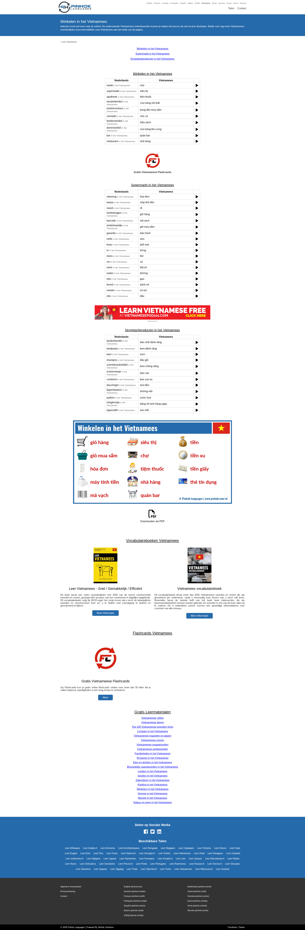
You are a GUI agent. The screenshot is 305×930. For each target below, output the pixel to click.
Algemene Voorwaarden (70, 887)
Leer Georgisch (147, 853)
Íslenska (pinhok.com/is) (197, 910)
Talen (231, 8)
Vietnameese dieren (152, 722)
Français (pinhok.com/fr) (134, 896)
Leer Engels (71, 853)
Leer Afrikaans (72, 848)
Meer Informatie (105, 613)
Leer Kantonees (128, 858)
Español (183, 3)
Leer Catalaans (186, 848)
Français (165, 3)
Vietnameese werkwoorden (152, 749)
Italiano (190, 3)
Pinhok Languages (76, 927)
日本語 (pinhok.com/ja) (133, 915)
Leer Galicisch (128, 853)
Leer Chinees (204, 848)
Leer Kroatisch (165, 858)
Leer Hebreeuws (182, 853)
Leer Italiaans (93, 858)
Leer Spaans (100, 869)
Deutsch (157, 3)
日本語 (197, 3)
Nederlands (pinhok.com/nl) (199, 887)
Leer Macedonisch (214, 858)
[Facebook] (145, 832)
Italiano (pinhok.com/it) (133, 910)
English (149, 3)
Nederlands (205, 3)
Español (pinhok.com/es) (134, 906)
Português (174, 3)
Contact (241, 8)
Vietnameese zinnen (152, 740)
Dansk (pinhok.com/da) (197, 901)
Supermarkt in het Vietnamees (152, 53)
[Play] (197, 85)
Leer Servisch (214, 863)
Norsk (235, 3)
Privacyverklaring (67, 891)
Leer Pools (141, 863)
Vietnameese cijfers (152, 718)
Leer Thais (132, 869)
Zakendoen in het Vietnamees (152, 780)
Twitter (242, 927)
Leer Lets (181, 858)
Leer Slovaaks (232, 863)
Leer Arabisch (90, 848)
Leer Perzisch (125, 863)
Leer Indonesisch (74, 858)
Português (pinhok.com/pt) (135, 901)
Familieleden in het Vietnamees (152, 753)
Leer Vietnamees (69, 42)
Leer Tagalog (116, 869)
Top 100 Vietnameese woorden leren (152, 727)
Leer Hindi (199, 853)
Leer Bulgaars (168, 848)
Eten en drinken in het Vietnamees (152, 762)
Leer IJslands (233, 853)
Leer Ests (85, 853)
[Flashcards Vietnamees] (105, 675)
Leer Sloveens (83, 869)
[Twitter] (152, 832)
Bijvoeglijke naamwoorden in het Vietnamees (152, 767)
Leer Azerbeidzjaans (128, 848)
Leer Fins (98, 853)
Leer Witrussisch (204, 869)
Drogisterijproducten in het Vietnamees (152, 58)
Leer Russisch (196, 863)
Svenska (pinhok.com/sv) (198, 896)
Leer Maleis (233, 858)
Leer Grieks (164, 853)
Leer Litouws (195, 858)
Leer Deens (220, 848)
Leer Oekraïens (88, 863)
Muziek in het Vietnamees (152, 798)
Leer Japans (110, 858)
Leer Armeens (108, 848)
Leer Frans (112, 853)
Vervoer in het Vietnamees (152, 793)
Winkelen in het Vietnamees (152, 48)
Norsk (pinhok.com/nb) (197, 906)
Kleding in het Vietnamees (152, 784)
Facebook (232, 927)
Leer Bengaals (150, 848)
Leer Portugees (158, 863)
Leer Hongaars (215, 853)
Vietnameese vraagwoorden (152, 744)
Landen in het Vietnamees (152, 771)
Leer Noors (71, 863)
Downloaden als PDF (152, 521)
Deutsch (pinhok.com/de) (135, 891)
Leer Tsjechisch (149, 869)
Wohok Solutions (106, 927)
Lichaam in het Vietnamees (152, 731)
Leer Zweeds (222, 869)
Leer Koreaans (146, 858)
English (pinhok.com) (133, 887)
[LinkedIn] (159, 832)
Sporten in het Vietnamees (152, 775)
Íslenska (243, 3)
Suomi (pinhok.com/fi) (196, 891)
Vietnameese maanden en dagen (152, 735)
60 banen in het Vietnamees (152, 758)
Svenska (221, 3)
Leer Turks (165, 869)
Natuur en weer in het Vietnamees (152, 802)
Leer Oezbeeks (107, 863)
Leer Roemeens (177, 863)
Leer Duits (235, 848)
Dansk (229, 3)
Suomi (214, 3)
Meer (105, 697)
